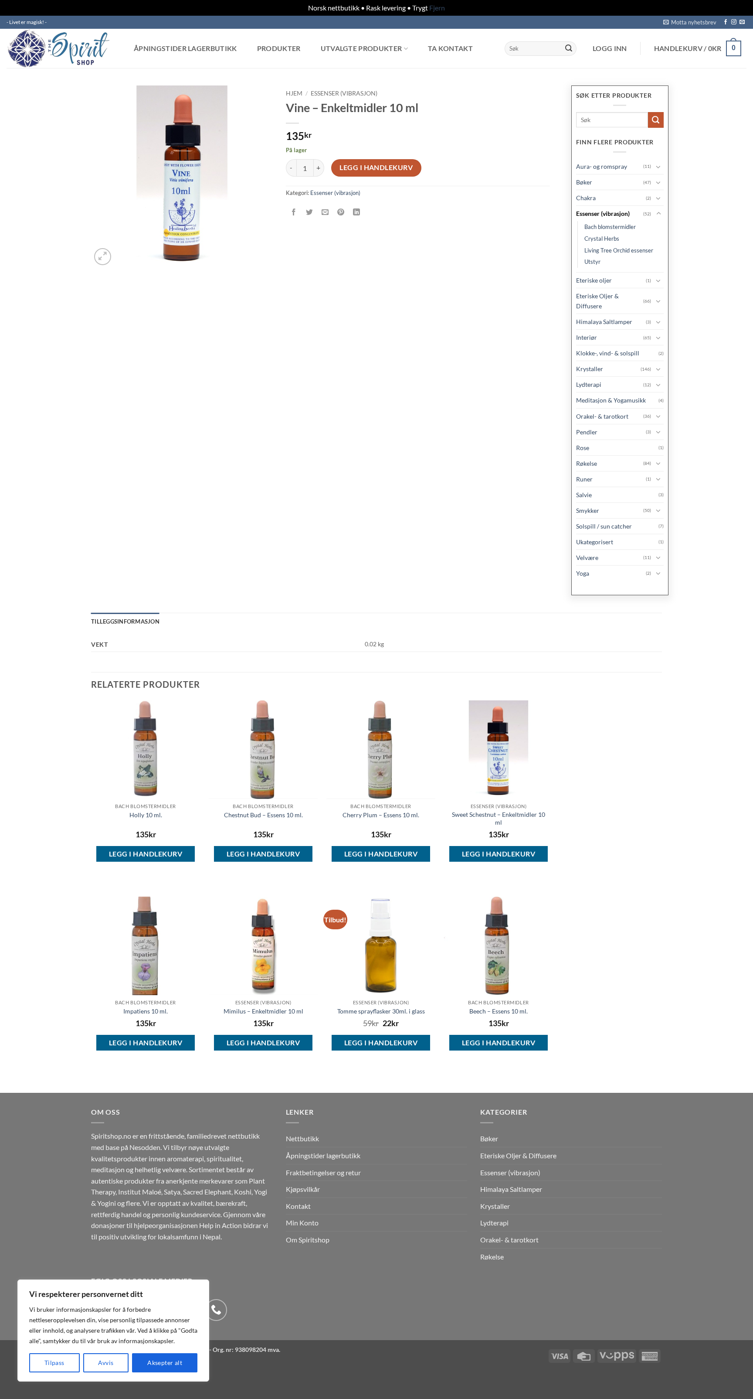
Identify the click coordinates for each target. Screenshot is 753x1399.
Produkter (279, 48)
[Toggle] (658, 166)
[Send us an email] (742, 22)
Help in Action (220, 1225)
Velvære (587, 557)
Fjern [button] (437, 7)
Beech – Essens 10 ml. (498, 1011)
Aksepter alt (164, 1362)
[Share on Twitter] (309, 212)
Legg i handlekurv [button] (145, 854)
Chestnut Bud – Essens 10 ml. (263, 815)
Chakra (586, 197)
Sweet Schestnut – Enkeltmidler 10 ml (498, 818)
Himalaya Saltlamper (604, 321)
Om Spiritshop (307, 1239)
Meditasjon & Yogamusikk (611, 400)
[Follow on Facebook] (725, 22)
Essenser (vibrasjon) (344, 93)
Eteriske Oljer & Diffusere (597, 301)
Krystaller (589, 368)
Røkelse (586, 463)
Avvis (105, 1362)
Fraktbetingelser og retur (323, 1172)
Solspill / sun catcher (604, 526)
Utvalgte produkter (361, 48)
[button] (689, 22)
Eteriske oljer (594, 280)
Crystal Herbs (601, 238)
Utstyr (592, 261)
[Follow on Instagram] (733, 22)
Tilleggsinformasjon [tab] (125, 621)
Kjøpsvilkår (303, 1189)
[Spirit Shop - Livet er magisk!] (61, 48)
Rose (582, 447)
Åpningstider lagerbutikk (185, 48)
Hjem (294, 93)
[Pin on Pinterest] (341, 212)
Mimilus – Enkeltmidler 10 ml (263, 1011)
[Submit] (568, 48)
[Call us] (216, 1310)
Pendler (586, 432)
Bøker (584, 182)
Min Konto (302, 1222)
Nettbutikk (302, 1138)
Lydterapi (588, 384)
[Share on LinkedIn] (356, 212)
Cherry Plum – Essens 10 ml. (381, 815)
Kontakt (298, 1206)
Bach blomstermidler (610, 226)
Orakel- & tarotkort (602, 416)
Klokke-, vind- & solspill (607, 353)
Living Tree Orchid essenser (618, 250)
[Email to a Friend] (325, 212)
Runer (584, 479)
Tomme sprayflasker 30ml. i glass (381, 1011)
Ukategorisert (594, 542)
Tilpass (54, 1362)
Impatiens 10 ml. (145, 1011)
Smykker (587, 510)
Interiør (586, 337)
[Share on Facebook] (293, 212)
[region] (113, 1331)
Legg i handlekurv (376, 167)
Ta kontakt (450, 48)
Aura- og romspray (601, 166)
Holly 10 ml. (145, 815)
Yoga (582, 573)
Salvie (584, 494)
